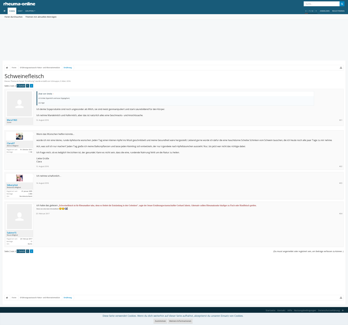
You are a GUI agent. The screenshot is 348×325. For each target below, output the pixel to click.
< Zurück (21, 85)
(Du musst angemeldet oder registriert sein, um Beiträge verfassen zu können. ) (308, 251)
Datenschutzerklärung (329, 310)
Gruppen (29, 11)
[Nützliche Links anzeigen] (340, 67)
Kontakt (281, 310)
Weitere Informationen (180, 321)
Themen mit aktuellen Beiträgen (41, 17)
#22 (340, 166)
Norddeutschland (26, 196)
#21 (340, 120)
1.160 (30, 152)
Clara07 (11, 143)
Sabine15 (11, 232)
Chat (20, 11)
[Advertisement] (174, 40)
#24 (340, 213)
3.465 (30, 194)
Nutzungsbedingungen (305, 310)
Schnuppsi (55, 81)
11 (31, 241)
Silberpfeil (12, 185)
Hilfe (290, 310)
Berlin (30, 244)
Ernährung (29, 81)
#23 (340, 183)
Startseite (270, 310)
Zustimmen (160, 321)
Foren (12, 11)
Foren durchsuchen (14, 17)
